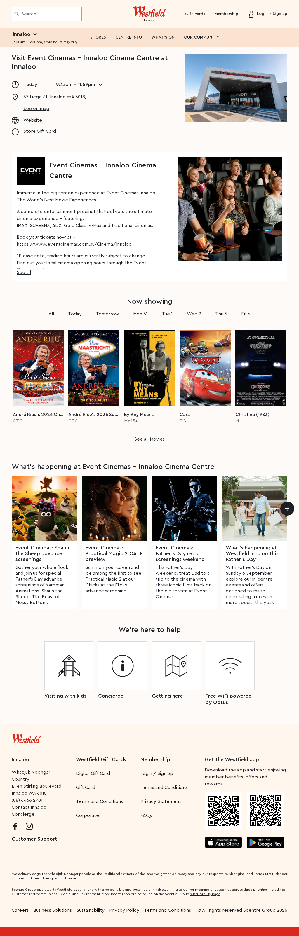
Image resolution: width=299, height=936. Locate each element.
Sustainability (91, 910)
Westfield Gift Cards (101, 759)
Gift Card (85, 787)
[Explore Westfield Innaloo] (149, 14)
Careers (20, 910)
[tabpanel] (149, 384)
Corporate (87, 815)
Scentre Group (259, 910)
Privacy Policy (124, 910)
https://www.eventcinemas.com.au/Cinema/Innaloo (74, 244)
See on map (36, 108)
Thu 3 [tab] (221, 314)
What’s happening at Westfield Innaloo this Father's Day (252, 553)
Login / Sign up (156, 773)
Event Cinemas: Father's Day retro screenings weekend (180, 553)
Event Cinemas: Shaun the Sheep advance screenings (42, 553)
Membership (226, 14)
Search (28, 14)
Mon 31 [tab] (140, 314)
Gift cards (195, 14)
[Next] (287, 509)
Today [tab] (75, 314)
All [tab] (51, 314)
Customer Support (34, 838)
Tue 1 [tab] (167, 314)
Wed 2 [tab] (194, 314)
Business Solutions (52, 910)
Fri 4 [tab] (246, 314)
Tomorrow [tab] (107, 314)
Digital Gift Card (93, 773)
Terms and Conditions (99, 801)
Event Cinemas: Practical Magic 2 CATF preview (114, 553)
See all (24, 272)
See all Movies (149, 439)
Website (32, 120)
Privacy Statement (160, 801)
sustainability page (205, 894)
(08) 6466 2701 (27, 800)
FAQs (146, 815)
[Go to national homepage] (26, 737)
